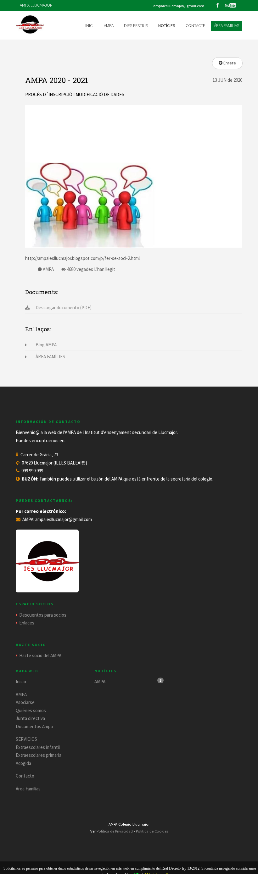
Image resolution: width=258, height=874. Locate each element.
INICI (89, 25)
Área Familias (28, 789)
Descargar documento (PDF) (64, 308)
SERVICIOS (26, 739)
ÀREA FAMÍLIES (50, 357)
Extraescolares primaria (38, 755)
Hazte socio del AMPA (40, 655)
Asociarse (25, 702)
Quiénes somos (31, 710)
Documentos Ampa (34, 726)
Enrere (229, 63)
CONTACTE (195, 25)
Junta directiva (30, 718)
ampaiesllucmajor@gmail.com (63, 519)
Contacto (25, 776)
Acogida (23, 763)
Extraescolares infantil (38, 747)
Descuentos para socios (42, 615)
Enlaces (26, 623)
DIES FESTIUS (136, 25)
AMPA (21, 694)
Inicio (21, 681)
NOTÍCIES (166, 25)
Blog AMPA (46, 345)
